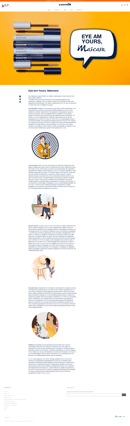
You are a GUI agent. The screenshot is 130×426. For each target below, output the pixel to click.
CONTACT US (80, 10)
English (7, 417)
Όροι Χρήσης (7, 397)
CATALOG (56, 10)
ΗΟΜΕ (49, 10)
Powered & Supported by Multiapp (24, 421)
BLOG (71, 10)
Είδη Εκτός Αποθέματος (10, 403)
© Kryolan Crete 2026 (9, 421)
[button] (6, 6)
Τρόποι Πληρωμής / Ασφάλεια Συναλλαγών (15, 399)
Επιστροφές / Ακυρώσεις (10, 405)
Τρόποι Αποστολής (9, 401)
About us (6, 393)
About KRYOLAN (8, 395)
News (5, 408)
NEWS (65, 10)
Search (6, 391)
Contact (6, 407)
